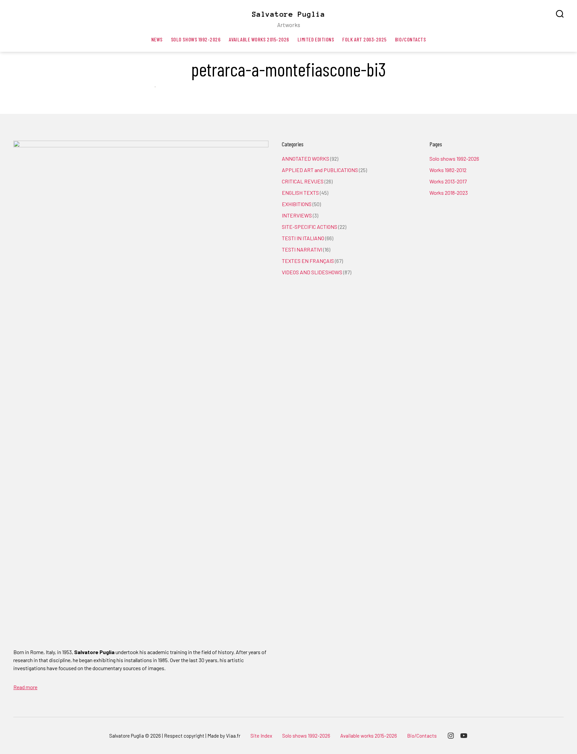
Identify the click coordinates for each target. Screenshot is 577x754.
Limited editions (316, 39)
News (157, 39)
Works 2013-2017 (448, 181)
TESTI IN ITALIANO (303, 238)
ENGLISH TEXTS (300, 192)
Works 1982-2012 (447, 170)
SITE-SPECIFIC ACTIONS (309, 226)
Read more (25, 687)
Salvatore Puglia (288, 14)
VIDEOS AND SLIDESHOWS (312, 272)
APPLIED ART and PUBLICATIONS (320, 170)
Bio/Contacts (410, 39)
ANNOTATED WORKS (305, 158)
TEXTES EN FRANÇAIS (308, 261)
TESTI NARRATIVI (302, 249)
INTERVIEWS (297, 215)
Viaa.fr (233, 736)
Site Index (261, 736)
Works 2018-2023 (448, 192)
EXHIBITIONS (297, 204)
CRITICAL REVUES (303, 181)
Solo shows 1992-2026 (196, 39)
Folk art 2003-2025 (364, 39)
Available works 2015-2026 (259, 39)
